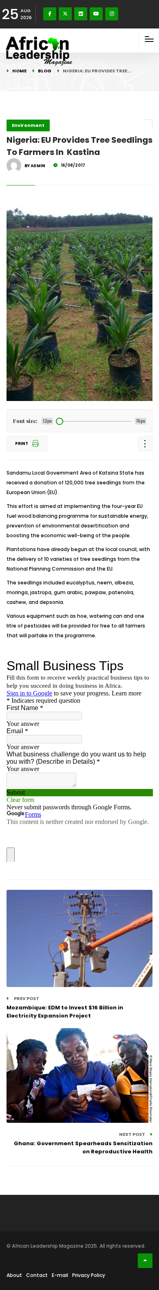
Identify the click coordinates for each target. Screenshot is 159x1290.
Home (19, 71)
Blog (44, 71)
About (14, 1275)
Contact (37, 1275)
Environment (28, 125)
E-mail (60, 1275)
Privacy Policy (88, 1275)
